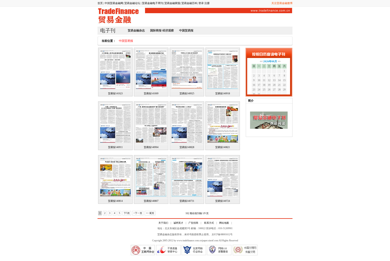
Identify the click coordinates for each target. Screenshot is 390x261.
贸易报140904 (151, 147)
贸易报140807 (151, 201)
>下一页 (137, 213)
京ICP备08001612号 (222, 234)
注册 (207, 3)
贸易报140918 (222, 93)
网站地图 (224, 222)
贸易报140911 (115, 147)
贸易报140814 (115, 201)
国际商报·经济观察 (162, 30)
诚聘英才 (178, 222)
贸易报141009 (151, 93)
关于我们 (163, 222)
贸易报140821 (222, 147)
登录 (201, 3)
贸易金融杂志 (136, 30)
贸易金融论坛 (132, 3)
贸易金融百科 (189, 3)
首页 (100, 3)
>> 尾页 (150, 213)
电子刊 (107, 30)
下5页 (127, 213)
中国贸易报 (186, 30)
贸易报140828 (187, 147)
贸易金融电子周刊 (152, 3)
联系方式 (209, 222)
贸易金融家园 (172, 3)
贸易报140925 (187, 93)
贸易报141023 (115, 93)
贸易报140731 (187, 201)
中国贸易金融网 (114, 3)
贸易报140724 (222, 201)
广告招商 (193, 222)
